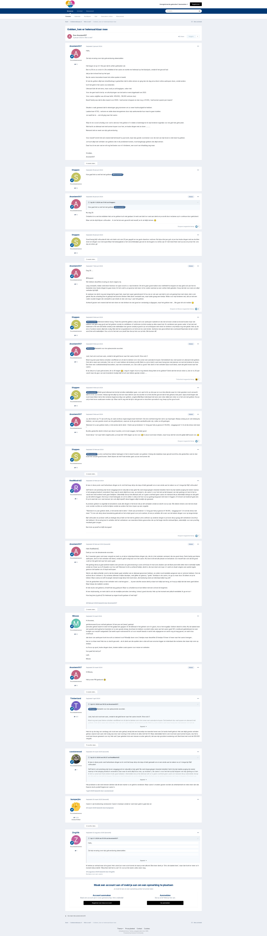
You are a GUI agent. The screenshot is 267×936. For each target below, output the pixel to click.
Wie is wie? (88, 37)
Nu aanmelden (165, 903)
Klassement (120, 16)
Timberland (179, 379)
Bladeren (70, 11)
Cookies (147, 928)
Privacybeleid (130, 928)
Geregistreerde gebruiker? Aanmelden (173, 4)
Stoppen (75, 170)
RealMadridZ (76, 480)
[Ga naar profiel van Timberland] (76, 705)
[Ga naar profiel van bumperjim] (76, 806)
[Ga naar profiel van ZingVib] (76, 840)
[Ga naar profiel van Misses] (76, 623)
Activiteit (79, 11)
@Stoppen (90, 348)
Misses (180, 309)
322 (76, 716)
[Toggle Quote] (89, 202)
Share (181, 36)
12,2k (77, 817)
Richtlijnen (87, 16)
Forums (68, 16)
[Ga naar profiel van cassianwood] (76, 759)
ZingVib (75, 832)
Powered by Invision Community (133, 933)
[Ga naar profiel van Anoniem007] (69, 36)
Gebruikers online (107, 16)
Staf (96, 16)
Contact (139, 928)
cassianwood (75, 752)
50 (77, 188)
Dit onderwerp (190, 11)
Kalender (77, 16)
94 (77, 634)
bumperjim (76, 799)
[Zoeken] (199, 11)
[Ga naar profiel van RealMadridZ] (76, 488)
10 (77, 64)
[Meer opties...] (198, 46)
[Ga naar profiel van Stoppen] (76, 177)
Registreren (196, 4)
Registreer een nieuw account (102, 903)
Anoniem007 (82, 35)
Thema (119, 928)
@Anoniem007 (117, 174)
